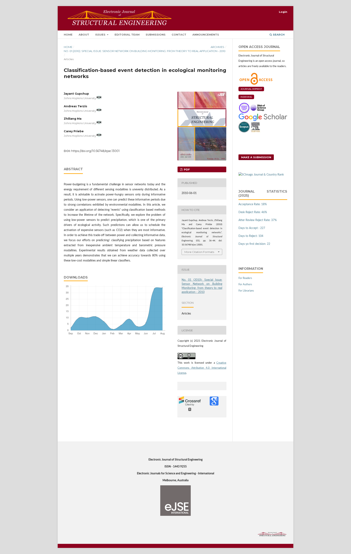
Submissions (156, 34)
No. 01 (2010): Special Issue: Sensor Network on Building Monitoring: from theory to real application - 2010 (144, 51)
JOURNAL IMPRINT (251, 89)
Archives (217, 47)
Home (68, 34)
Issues (100, 34)
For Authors (245, 284)
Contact (179, 34)
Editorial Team (127, 34)
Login (283, 11)
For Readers (245, 278)
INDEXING (246, 97)
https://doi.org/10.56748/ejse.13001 (95, 151)
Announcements (205, 34)
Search (278, 34)
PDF (186, 169)
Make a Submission (256, 157)
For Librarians (246, 290)
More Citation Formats (199, 252)
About (84, 34)
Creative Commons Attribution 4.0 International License (202, 368)
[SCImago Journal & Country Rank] (261, 174)
